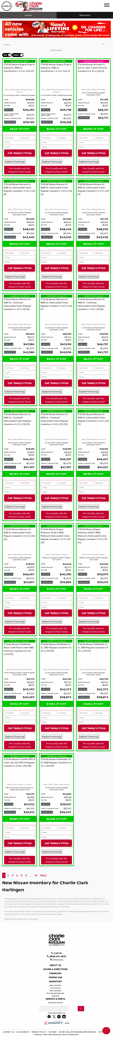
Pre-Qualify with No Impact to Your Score (19, 196)
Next (43, 901)
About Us (55, 991)
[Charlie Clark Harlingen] (21, 5)
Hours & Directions (55, 995)
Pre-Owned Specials (55, 1019)
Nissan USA (55, 1003)
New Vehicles (55, 1011)
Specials (55, 1021)
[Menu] (107, 5)
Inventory (55, 1007)
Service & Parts (55, 1025)
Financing (55, 999)
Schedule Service (55, 1028)
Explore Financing (14, 161)
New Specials (55, 1016)
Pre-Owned (55, 1014)
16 (35, 901)
